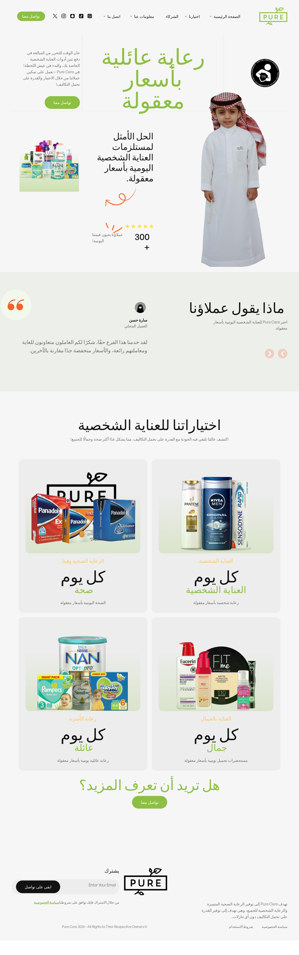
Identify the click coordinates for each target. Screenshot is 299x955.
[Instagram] (63, 15)
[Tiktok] (81, 15)
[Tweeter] (55, 15)
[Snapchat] (72, 15)
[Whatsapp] (89, 15)
